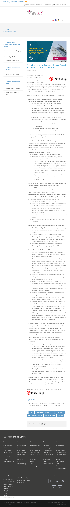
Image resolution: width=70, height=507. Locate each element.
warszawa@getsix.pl (35, 466)
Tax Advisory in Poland (35, 415)
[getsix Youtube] (54, 489)
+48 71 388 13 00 (8, 450)
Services (26, 20)
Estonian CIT (59, 412)
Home (9, 20)
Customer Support (50, 5)
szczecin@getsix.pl (48, 464)
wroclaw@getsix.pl (9, 461)
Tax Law (60, 415)
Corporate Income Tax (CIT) (44, 412)
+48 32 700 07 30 (61, 452)
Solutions (35, 20)
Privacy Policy (7, 504)
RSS (28, 1)
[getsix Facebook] (51, 483)
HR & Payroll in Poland (12, 57)
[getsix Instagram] (63, 483)
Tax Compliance (50, 415)
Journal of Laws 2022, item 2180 (51, 405)
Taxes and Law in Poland (12, 60)
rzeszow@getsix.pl (9, 497)
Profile (10, 502)
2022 (31, 412)
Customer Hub (40, 5)
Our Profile (17, 20)
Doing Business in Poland (13, 88)
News (57, 5)
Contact (44, 20)
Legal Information (24, 502)
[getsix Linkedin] (57, 483)
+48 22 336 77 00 (34, 452)
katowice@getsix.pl (61, 468)
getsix (64, 502)
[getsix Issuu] (60, 489)
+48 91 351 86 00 (48, 452)
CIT (50, 84)
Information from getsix (12, 74)
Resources (63, 5)
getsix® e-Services (29, 5)
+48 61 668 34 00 (21, 452)
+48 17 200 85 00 (8, 486)
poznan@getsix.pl (21, 464)
